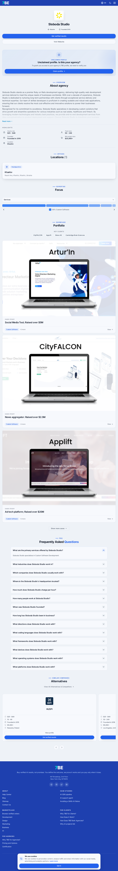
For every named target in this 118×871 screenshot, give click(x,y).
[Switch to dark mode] (110, 3)
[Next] (114, 209)
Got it (59, 866)
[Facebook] (51, 784)
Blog (4, 798)
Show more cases (58, 528)
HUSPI (49, 709)
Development (7, 817)
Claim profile (58, 71)
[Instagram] (56, 784)
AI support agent (66, 798)
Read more (6, 121)
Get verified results (59, 36)
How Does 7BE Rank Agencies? (72, 821)
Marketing (6, 824)
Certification (6, 847)
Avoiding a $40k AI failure (70, 801)
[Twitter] (61, 784)
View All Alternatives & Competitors (58, 687)
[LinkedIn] (67, 784)
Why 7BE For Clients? (68, 814)
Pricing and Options (9, 843)
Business (5, 827)
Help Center (6, 794)
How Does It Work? (67, 817)
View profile (49, 733)
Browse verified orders (10, 814)
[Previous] (3, 209)
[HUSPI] (49, 701)
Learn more (54, 861)
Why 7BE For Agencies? (11, 840)
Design (4, 821)
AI (3, 831)
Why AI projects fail (67, 824)
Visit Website (59, 42)
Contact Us (6, 805)
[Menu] (114, 3)
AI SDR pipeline (66, 794)
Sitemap (5, 801)
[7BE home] (59, 767)
